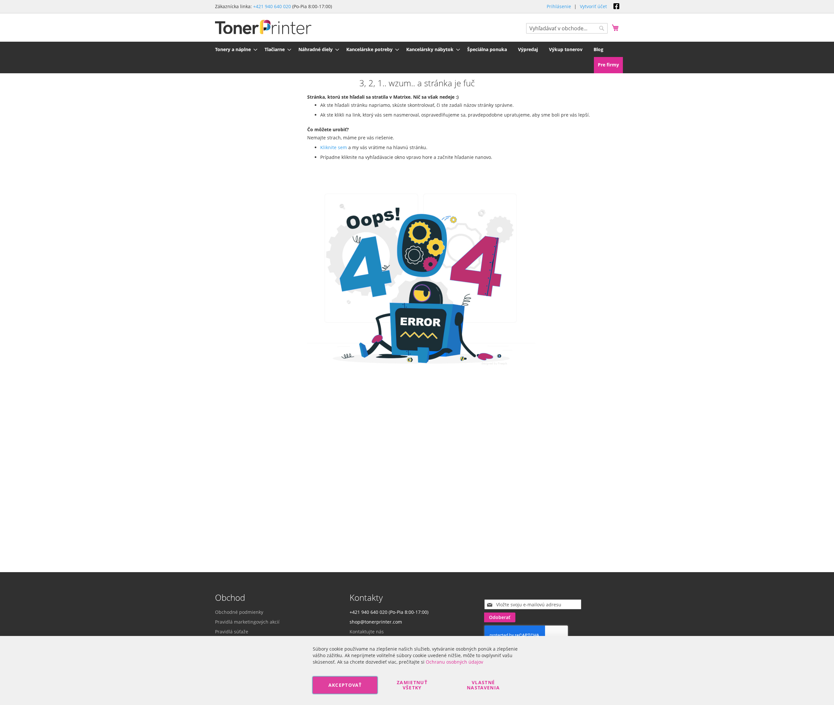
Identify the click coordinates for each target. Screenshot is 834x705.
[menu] (417, 49)
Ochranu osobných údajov (454, 662)
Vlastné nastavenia (483, 685)
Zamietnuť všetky (412, 685)
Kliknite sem (333, 147)
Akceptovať (345, 685)
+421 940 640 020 (272, 6)
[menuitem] (234, 49)
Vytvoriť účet (593, 6)
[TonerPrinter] (263, 27)
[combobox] (567, 28)
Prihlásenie (559, 6)
